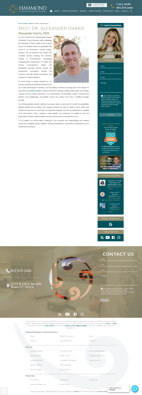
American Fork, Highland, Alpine (76, 325)
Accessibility (93, 380)
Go (131, 11)
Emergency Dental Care (97, 355)
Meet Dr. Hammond (66, 336)
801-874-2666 (125, 7)
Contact (124, 11)
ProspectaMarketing (104, 391)
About (57, 11)
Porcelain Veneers (36, 369)
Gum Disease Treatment (97, 351)
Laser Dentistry (65, 369)
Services (83, 11)
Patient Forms (64, 380)
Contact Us (93, 341)
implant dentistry (36, 91)
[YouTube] (107, 237)
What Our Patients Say (38, 384)
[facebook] (113, 237)
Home (32, 336)
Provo (108, 323)
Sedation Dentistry (36, 360)
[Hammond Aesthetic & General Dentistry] (27, 9)
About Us (31, 23)
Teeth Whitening (65, 365)
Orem (115, 323)
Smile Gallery (34, 380)
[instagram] (118, 237)
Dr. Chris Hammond (107, 146)
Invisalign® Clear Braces (68, 360)
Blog (117, 11)
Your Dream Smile (66, 341)
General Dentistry (36, 365)
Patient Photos (95, 11)
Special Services (94, 360)
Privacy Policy (64, 384)
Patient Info (108, 11)
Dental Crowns (65, 355)
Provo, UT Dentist (23, 23)
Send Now (110, 115)
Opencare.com (114, 152)
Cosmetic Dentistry (70, 11)
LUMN (75, 391)
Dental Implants (35, 355)
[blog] (102, 237)
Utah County (49, 325)
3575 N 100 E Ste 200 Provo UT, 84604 (26, 285)
